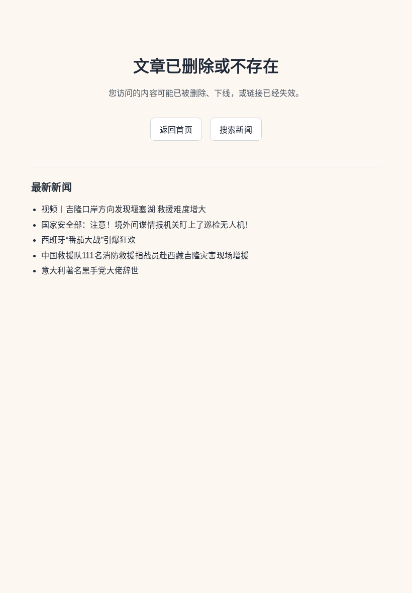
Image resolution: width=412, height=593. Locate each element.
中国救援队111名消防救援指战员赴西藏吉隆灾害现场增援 (145, 255)
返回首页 (176, 130)
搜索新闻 (236, 130)
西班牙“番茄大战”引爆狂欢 (88, 240)
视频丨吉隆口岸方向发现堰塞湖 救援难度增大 (123, 209)
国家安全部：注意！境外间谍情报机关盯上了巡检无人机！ (147, 225)
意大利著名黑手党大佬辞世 (90, 270)
